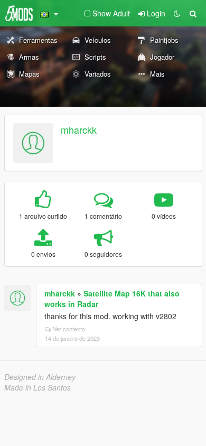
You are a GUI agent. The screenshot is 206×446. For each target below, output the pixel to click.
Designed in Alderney (40, 376)
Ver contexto (69, 328)
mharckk (79, 129)
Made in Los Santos (37, 387)
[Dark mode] (177, 13)
